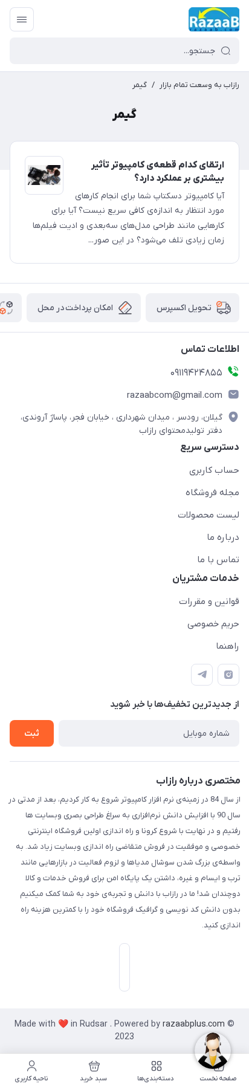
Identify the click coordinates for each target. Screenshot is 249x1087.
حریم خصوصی (213, 624)
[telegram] (202, 675)
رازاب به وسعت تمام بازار (199, 85)
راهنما (227, 646)
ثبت (31, 733)
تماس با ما (218, 560)
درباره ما (223, 537)
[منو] (22, 19)
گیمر (139, 85)
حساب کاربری (214, 470)
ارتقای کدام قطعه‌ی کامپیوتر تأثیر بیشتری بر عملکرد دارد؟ (157, 172)
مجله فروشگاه (212, 493)
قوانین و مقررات (209, 601)
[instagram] (228, 675)
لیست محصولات (208, 515)
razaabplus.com (195, 1024)
